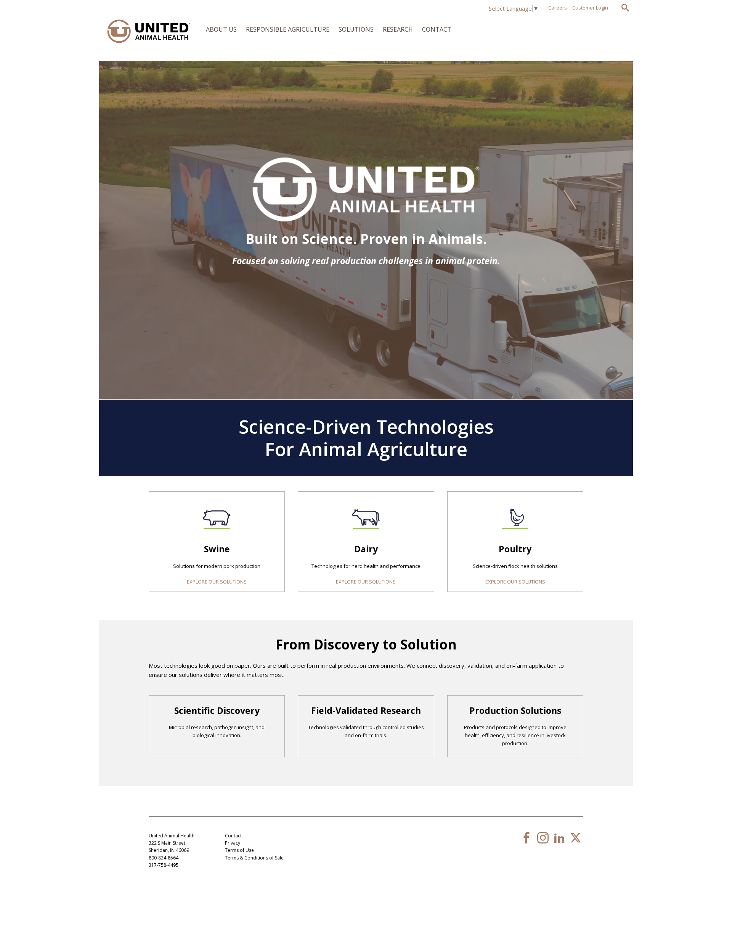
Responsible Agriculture (287, 29)
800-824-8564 (163, 858)
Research (398, 29)
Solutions (356, 29)
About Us (221, 29)
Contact (436, 29)
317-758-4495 (163, 865)
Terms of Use (239, 850)
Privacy (232, 843)
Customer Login (590, 7)
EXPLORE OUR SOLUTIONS (217, 581)
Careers (557, 7)
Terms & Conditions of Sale (254, 858)
